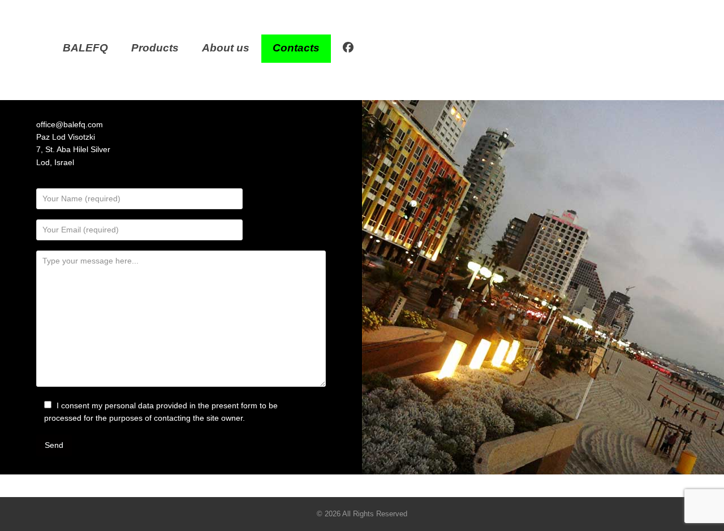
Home (343, 82)
